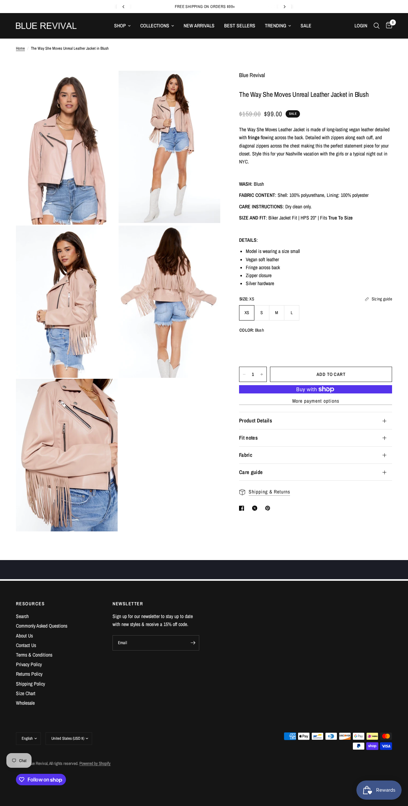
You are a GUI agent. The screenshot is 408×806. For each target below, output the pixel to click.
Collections (154, 25)
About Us (24, 635)
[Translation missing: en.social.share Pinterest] (269, 508)
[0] (387, 26)
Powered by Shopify (95, 763)
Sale (306, 25)
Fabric (245, 454)
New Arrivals (199, 25)
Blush (249, 347)
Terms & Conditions (34, 654)
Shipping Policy (30, 683)
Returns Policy (29, 674)
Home (20, 48)
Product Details (255, 420)
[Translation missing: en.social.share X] (256, 508)
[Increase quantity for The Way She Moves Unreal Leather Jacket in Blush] (261, 374)
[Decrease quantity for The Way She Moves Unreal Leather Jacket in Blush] (244, 374)
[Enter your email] (192, 643)
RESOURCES (30, 603)
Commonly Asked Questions (41, 625)
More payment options (315, 401)
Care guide (251, 472)
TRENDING (275, 25)
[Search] (376, 26)
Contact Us (26, 645)
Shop (120, 25)
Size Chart (25, 693)
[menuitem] (122, 25)
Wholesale (25, 703)
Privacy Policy (29, 664)
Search (22, 616)
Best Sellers (239, 25)
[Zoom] (104, 84)
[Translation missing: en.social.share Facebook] (243, 508)
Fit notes (248, 437)
